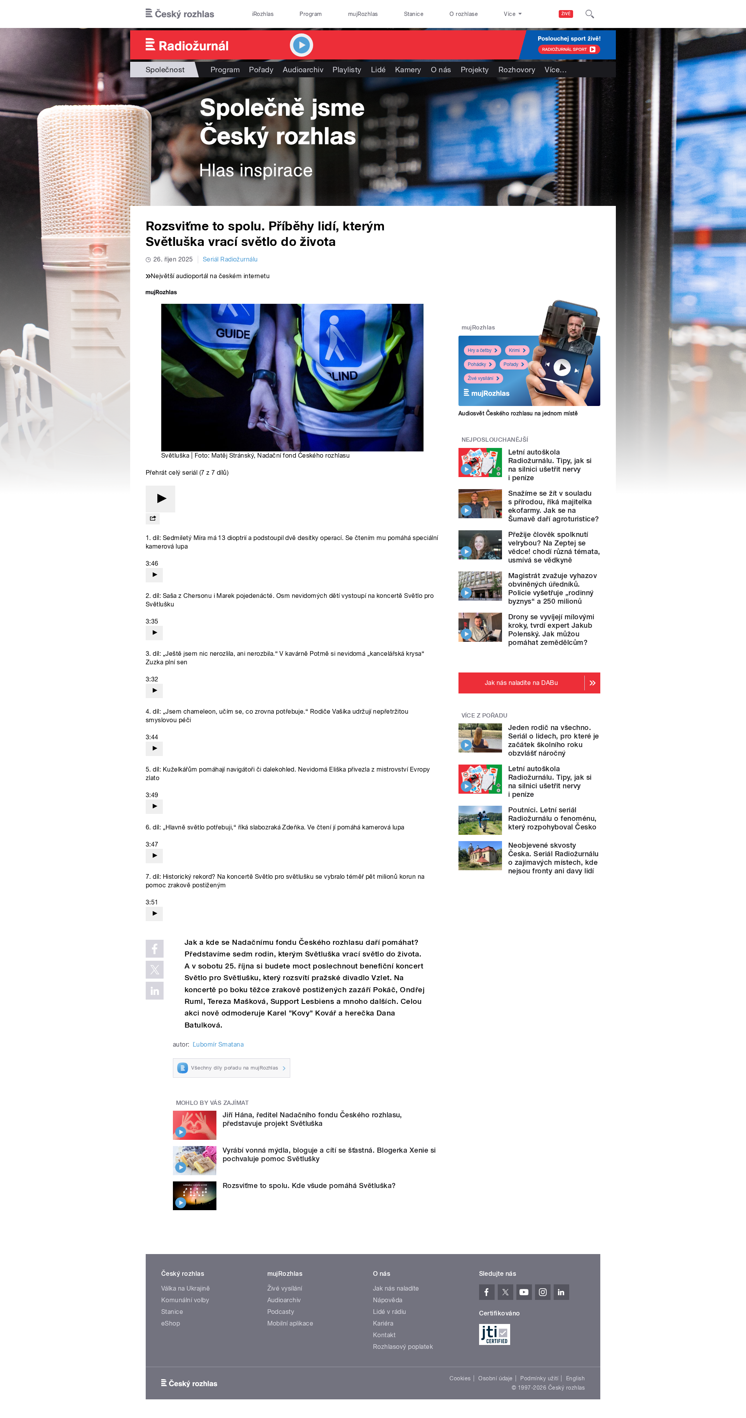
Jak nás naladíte (396, 1288)
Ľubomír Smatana (218, 1044)
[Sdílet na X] (155, 970)
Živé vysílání (480, 378)
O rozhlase (464, 14)
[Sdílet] (153, 518)
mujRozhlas (363, 14)
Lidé (378, 69)
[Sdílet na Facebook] (155, 949)
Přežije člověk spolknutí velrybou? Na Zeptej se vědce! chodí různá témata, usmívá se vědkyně (554, 547)
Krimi (514, 350)
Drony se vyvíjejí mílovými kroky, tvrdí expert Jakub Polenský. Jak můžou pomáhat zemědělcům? (551, 629)
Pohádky (477, 364)
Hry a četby (480, 350)
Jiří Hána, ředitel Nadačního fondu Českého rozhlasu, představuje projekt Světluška (312, 1119)
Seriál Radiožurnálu (230, 259)
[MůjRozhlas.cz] (161, 293)
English (575, 1378)
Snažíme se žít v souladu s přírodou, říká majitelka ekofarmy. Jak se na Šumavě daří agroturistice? (553, 506)
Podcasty (281, 1311)
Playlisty (347, 69)
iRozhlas (263, 14)
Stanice (414, 14)
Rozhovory (516, 69)
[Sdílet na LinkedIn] (155, 991)
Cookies (460, 1378)
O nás (441, 69)
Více (556, 69)
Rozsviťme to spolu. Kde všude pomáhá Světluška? (309, 1185)
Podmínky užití (539, 1378)
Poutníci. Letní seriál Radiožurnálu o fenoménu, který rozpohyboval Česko (552, 818)
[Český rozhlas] (180, 14)
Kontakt (384, 1335)
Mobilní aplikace (290, 1323)
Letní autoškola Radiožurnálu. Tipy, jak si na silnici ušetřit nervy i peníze (549, 465)
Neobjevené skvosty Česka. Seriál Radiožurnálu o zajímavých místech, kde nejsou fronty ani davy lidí (553, 858)
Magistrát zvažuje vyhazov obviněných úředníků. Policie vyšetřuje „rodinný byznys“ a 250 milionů (552, 588)
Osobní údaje (495, 1378)
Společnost (165, 69)
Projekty (475, 69)
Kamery (408, 69)
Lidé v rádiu (389, 1311)
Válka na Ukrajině (185, 1288)
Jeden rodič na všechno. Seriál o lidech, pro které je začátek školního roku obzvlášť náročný (553, 740)
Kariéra (383, 1323)
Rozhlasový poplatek (403, 1346)
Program (311, 14)
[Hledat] (589, 14)
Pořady (261, 69)
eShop (170, 1323)
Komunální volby (185, 1300)
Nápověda (388, 1300)
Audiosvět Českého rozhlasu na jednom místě (518, 413)
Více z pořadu (485, 715)
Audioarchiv (303, 69)
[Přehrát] (160, 499)
